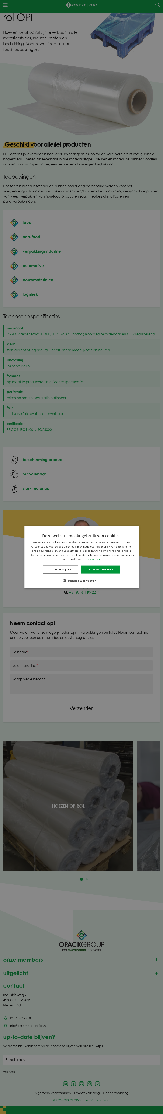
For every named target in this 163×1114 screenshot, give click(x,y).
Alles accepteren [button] (100, 569)
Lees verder (93, 559)
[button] (81, 580)
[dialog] (81, 557)
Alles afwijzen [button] (60, 569)
